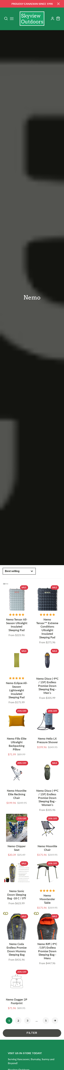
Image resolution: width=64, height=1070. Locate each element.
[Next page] (55, 1020)
